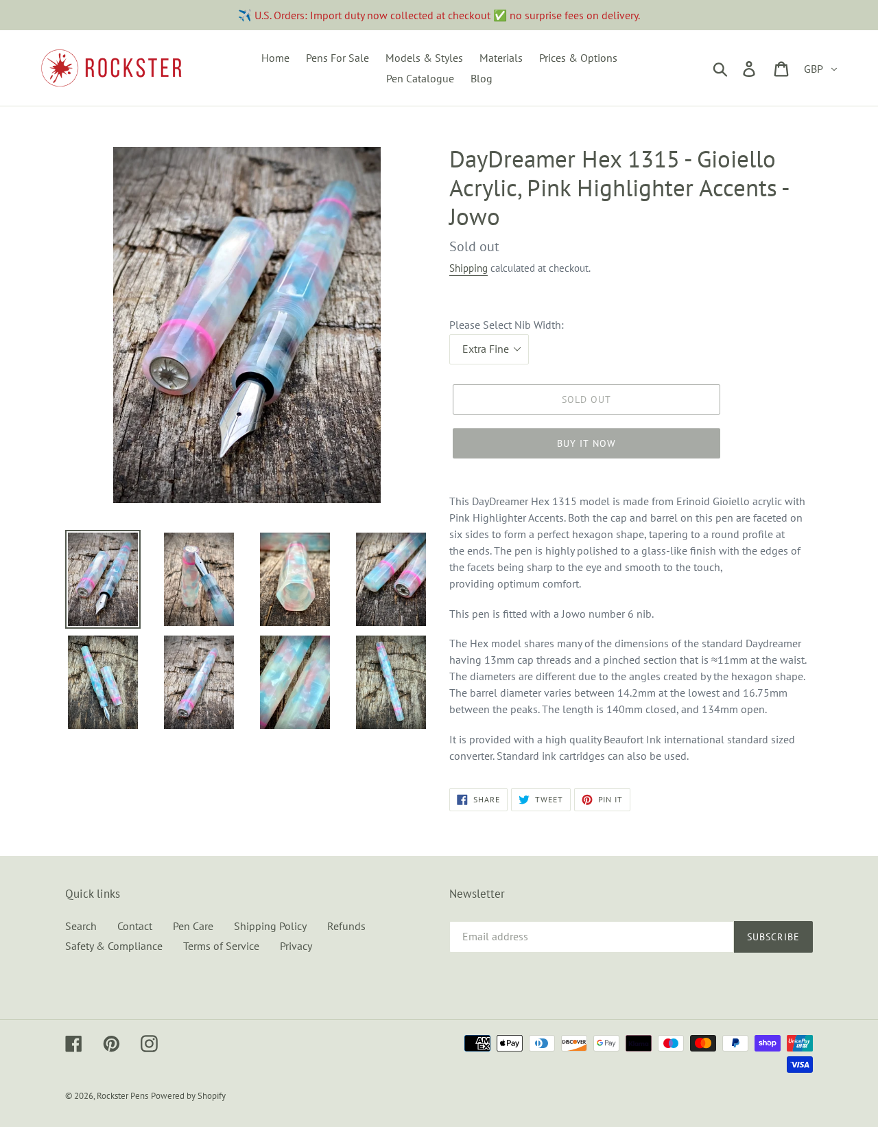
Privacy (296, 946)
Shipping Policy (270, 926)
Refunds (346, 926)
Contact (134, 926)
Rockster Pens (122, 1096)
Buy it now (586, 443)
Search (81, 926)
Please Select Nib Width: (506, 325)
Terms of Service (221, 946)
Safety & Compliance (114, 946)
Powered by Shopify (188, 1096)
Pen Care (193, 926)
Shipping (468, 268)
